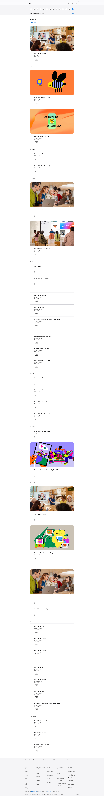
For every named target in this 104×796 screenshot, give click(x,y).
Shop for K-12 (59, 773)
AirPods (26, 775)
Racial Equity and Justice (71, 774)
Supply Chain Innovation (71, 775)
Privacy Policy (43, 794)
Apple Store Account (39, 768)
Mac (26, 768)
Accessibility (70, 767)
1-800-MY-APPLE (50, 791)
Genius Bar (48, 768)
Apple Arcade (38, 777)
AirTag (26, 778)
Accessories (27, 779)
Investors (69, 783)
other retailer (40, 791)
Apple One (37, 773)
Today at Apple (29, 3)
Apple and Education (60, 772)
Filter (73, 13)
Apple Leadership (70, 780)
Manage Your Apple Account (40, 767)
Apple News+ (38, 780)
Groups (77, 3)
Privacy (69, 772)
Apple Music (38, 776)
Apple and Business (60, 767)
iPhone (26, 771)
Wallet (26, 784)
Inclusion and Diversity (71, 771)
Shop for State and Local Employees (61, 785)
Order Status (49, 782)
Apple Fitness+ (38, 779)
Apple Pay (26, 787)
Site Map (62, 794)
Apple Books (38, 783)
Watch (26, 772)
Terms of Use (49, 794)
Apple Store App (49, 774)
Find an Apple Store (34, 791)
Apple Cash (27, 788)
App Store (37, 784)
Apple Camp (48, 772)
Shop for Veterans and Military (61, 783)
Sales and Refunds (54, 794)
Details (36, 59)
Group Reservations (50, 771)
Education (69, 768)
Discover (69, 3)
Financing (48, 779)
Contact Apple (70, 787)
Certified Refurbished (50, 775)
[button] (75, 1)
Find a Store (48, 767)
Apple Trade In (49, 778)
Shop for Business (60, 768)
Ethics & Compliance (71, 784)
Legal (59, 794)
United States (77, 794)
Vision (26, 774)
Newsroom (69, 779)
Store (26, 767)
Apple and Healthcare (60, 778)
